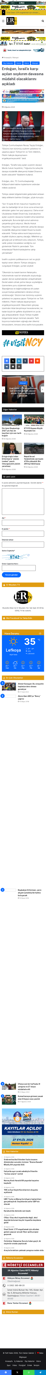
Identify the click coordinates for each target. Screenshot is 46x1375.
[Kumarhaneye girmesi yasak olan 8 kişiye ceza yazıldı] (9, 1100)
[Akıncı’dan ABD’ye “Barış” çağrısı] (9, 791)
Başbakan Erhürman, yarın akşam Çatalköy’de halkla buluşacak (29, 892)
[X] (12, 361)
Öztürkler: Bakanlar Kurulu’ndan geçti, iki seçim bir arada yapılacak (23, 392)
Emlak (29, 1365)
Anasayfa (7, 57)
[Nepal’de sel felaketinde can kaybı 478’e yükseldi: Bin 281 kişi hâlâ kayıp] (34, 448)
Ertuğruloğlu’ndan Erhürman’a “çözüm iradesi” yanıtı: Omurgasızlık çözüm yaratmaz (11, 461)
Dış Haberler (8, 63)
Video (14, 1365)
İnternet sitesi (7, 540)
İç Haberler (18, 1361)
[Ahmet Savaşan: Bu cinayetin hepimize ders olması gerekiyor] (9, 687)
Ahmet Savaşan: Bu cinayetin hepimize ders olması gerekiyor (31, 686)
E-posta (6, 529)
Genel (18, 63)
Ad (3, 518)
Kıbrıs (27, 63)
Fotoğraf (22, 1365)
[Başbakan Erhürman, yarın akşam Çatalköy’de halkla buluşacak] (9, 985)
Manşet (16, 57)
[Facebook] (6, 361)
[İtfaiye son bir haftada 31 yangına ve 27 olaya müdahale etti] (9, 1086)
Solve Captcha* (8, 551)
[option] (23, 389)
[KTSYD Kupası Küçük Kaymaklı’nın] (34, 420)
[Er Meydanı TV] (11, 21)
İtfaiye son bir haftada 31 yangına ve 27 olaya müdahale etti (29, 1086)
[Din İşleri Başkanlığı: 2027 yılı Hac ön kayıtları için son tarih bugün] (12, 420)
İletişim (36, 1365)
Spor (9, 1365)
